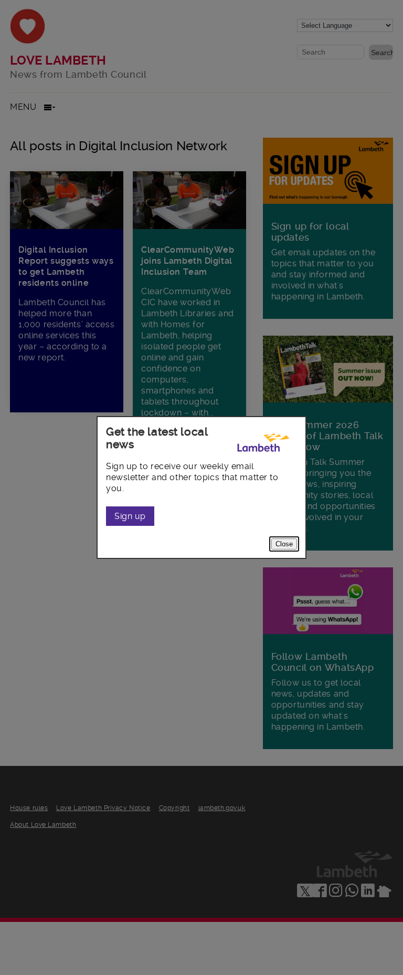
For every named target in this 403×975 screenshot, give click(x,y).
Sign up (130, 516)
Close (284, 544)
